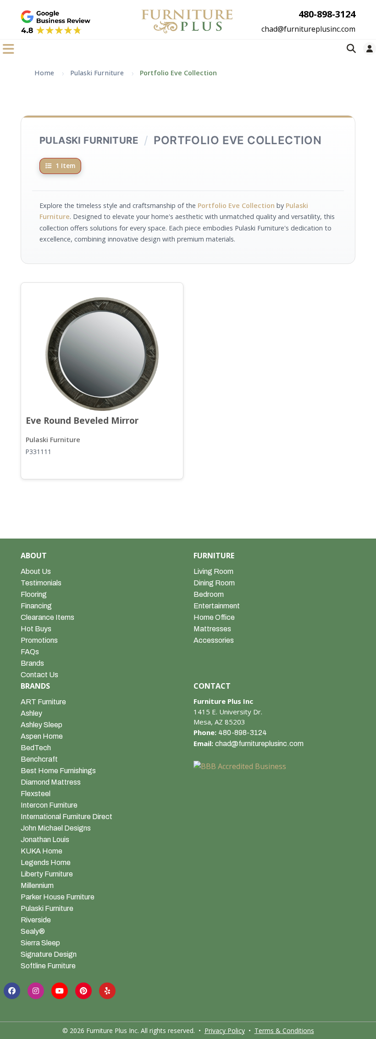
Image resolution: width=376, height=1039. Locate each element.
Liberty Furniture (47, 874)
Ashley (31, 713)
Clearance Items (47, 617)
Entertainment (217, 606)
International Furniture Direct (66, 816)
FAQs (30, 652)
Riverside (36, 920)
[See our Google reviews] (56, 22)
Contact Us (39, 675)
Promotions (39, 640)
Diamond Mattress (51, 782)
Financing (36, 606)
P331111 (38, 451)
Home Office (214, 617)
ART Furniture (43, 702)
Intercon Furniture (49, 805)
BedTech (36, 748)
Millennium (37, 885)
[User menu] (369, 48)
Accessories (214, 640)
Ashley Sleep (41, 725)
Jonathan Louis (45, 839)
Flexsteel (35, 794)
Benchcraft (39, 759)
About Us (36, 571)
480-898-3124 (327, 14)
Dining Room (214, 583)
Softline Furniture (48, 966)
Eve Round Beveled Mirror (82, 420)
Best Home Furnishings (58, 771)
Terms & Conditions (284, 1030)
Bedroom (209, 594)
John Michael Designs (56, 828)
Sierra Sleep (40, 943)
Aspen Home (42, 736)
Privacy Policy (225, 1030)
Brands (32, 663)
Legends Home (46, 862)
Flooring (34, 594)
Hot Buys (36, 629)
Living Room (213, 571)
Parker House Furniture (57, 897)
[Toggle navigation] (8, 48)
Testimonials (41, 583)
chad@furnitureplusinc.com (308, 29)
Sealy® (33, 931)
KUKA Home (41, 851)
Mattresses (212, 629)
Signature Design (49, 954)
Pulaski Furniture (53, 439)
